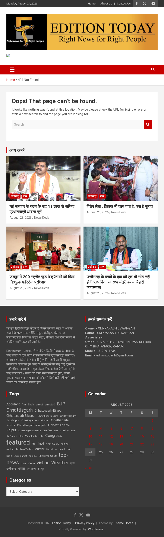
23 (152, 444)
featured (18, 442)
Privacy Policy (84, 523)
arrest (39, 404)
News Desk (41, 217)
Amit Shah (28, 404)
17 (90, 444)
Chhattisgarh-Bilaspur (21, 415)
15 (142, 436)
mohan (10, 449)
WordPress (96, 529)
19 (111, 444)
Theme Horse (123, 523)
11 (100, 436)
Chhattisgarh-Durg (48, 415)
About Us (106, 3)
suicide (33, 456)
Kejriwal (65, 443)
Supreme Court (48, 455)
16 (152, 436)
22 (142, 444)
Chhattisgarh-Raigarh (31, 425)
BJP (61, 403)
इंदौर (72, 463)
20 (121, 444)
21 (131, 444)
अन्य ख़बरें (17, 150)
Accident (13, 404)
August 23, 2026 (21, 217)
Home (91, 3)
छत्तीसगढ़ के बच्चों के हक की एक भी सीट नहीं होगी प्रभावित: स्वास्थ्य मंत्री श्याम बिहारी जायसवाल (118, 282)
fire (33, 443)
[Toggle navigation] (12, 69)
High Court (52, 443)
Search (148, 124)
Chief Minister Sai (28, 436)
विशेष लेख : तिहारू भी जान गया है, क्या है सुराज (120, 206)
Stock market (20, 456)
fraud (40, 443)
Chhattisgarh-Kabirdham (34, 420)
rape (9, 455)
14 (131, 436)
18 (100, 444)
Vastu (31, 463)
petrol (62, 449)
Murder (39, 449)
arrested (50, 404)
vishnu (43, 462)
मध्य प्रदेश (31, 468)
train (23, 463)
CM (41, 436)
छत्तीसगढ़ (15, 196)
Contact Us (124, 3)
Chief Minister (50, 430)
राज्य (25, 196)
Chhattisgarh (19, 410)
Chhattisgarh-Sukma (29, 430)
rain (69, 449)
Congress (53, 435)
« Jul (88, 468)
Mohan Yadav (24, 449)
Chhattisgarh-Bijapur (49, 410)
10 (90, 436)
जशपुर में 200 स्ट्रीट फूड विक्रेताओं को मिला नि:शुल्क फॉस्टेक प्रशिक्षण (42, 279)
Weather (59, 462)
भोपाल (21, 468)
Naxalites (51, 449)
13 (121, 436)
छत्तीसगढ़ (11, 468)
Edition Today (61, 523)
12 (111, 436)
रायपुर (41, 468)
